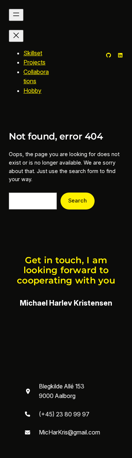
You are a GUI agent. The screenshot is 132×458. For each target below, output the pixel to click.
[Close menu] (16, 36)
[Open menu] (16, 15)
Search (77, 200)
